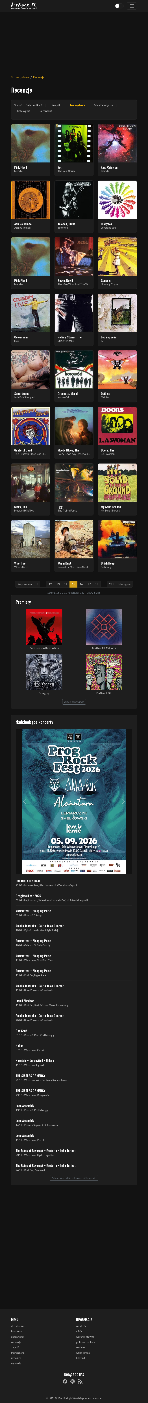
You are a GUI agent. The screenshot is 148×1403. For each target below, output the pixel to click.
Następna (124, 584)
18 (96, 584)
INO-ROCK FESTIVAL (28, 880)
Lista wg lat (23, 111)
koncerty (16, 1331)
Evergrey (44, 693)
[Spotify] (72, 1381)
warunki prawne (85, 1336)
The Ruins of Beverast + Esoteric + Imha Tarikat (46, 1150)
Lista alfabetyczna (103, 105)
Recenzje (38, 77)
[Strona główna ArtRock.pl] (24, 5)
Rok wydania (77, 105)
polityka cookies (85, 1342)
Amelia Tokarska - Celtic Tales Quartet (40, 925)
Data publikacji (34, 105)
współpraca (83, 1352)
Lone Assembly (25, 1105)
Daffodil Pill (103, 693)
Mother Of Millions (104, 648)
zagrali (15, 1347)
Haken (19, 1045)
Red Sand (21, 1030)
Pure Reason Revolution (44, 648)
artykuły (16, 1358)
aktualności (17, 1326)
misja (79, 1331)
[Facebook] (65, 1381)
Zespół (56, 105)
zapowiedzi (17, 1336)
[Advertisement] (74, 41)
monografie (18, 1352)
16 (81, 584)
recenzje (16, 1342)
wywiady (16, 1363)
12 (50, 584)
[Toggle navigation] (132, 6)
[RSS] (80, 1381)
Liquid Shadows (25, 1000)
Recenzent (46, 111)
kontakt (80, 1358)
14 (65, 584)
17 (89, 584)
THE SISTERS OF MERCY (30, 1075)
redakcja (81, 1326)
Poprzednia (25, 584)
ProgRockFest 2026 (28, 895)
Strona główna (20, 77)
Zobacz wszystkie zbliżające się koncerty (74, 1177)
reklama (80, 1347)
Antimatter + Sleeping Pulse (33, 910)
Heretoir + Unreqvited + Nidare (35, 1060)
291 (111, 584)
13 (58, 584)
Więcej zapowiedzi (74, 701)
